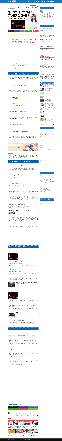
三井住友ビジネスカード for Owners (45, 136)
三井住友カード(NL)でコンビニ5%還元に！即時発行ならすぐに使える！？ (49, 116)
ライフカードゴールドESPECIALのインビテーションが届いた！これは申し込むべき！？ (49, 120)
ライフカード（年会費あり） (44, 160)
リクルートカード (42, 151)
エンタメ (33, 439)
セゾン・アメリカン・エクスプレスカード (46, 149)
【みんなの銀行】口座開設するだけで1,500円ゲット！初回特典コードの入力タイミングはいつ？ (49, 105)
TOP (24, 1)
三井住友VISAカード (43, 134)
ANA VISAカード (42, 138)
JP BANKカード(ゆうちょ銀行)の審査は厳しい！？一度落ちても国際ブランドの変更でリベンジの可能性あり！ (49, 112)
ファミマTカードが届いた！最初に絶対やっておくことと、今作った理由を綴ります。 (49, 93)
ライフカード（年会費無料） (44, 158)
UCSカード (42, 147)
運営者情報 (43, 21)
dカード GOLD (42, 130)
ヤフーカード (42, 145)
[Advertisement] (23, 54)
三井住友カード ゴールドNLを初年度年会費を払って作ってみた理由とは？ (49, 97)
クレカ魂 (46, 439)
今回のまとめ (13, 68)
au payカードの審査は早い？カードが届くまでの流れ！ (49, 108)
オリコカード (20, 404)
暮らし (48, 1)
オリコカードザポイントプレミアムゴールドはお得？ (20, 65)
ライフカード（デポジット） (44, 162)
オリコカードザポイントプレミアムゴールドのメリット (20, 63)
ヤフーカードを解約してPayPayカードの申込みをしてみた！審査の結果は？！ (49, 101)
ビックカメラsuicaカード (44, 164)
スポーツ (37, 439)
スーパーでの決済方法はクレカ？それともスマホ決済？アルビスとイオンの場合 (49, 89)
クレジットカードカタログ (19, 439)
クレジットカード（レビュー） (30, 1)
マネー (45, 1)
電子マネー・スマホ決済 (39, 1)
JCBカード (41, 132)
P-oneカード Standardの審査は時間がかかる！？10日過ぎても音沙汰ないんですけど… (49, 86)
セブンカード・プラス (43, 166)
